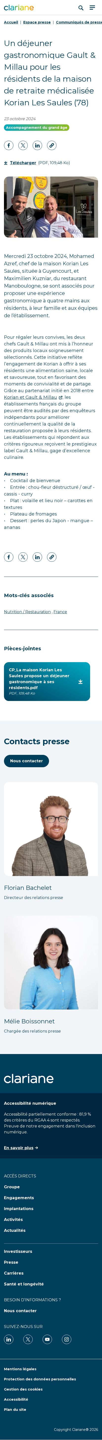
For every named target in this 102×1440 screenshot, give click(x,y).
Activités (13, 1219)
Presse (11, 1262)
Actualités (15, 1230)
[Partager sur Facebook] (8, 145)
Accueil (11, 22)
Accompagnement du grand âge (36, 127)
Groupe (12, 1187)
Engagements (19, 1197)
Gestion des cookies (23, 1389)
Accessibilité (16, 1399)
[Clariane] (19, 7)
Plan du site (15, 1409)
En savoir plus (18, 1148)
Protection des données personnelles (40, 1379)
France (60, 611)
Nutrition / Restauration (27, 611)
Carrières (14, 1273)
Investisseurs (18, 1251)
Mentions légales (20, 1369)
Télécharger (24, 162)
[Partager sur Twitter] (37, 145)
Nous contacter (26, 761)
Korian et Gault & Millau (30, 397)
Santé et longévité (24, 1284)
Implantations (18, 1208)
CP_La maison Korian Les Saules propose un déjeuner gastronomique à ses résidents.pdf (39, 682)
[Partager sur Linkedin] (23, 145)
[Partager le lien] (51, 145)
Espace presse (37, 22)
